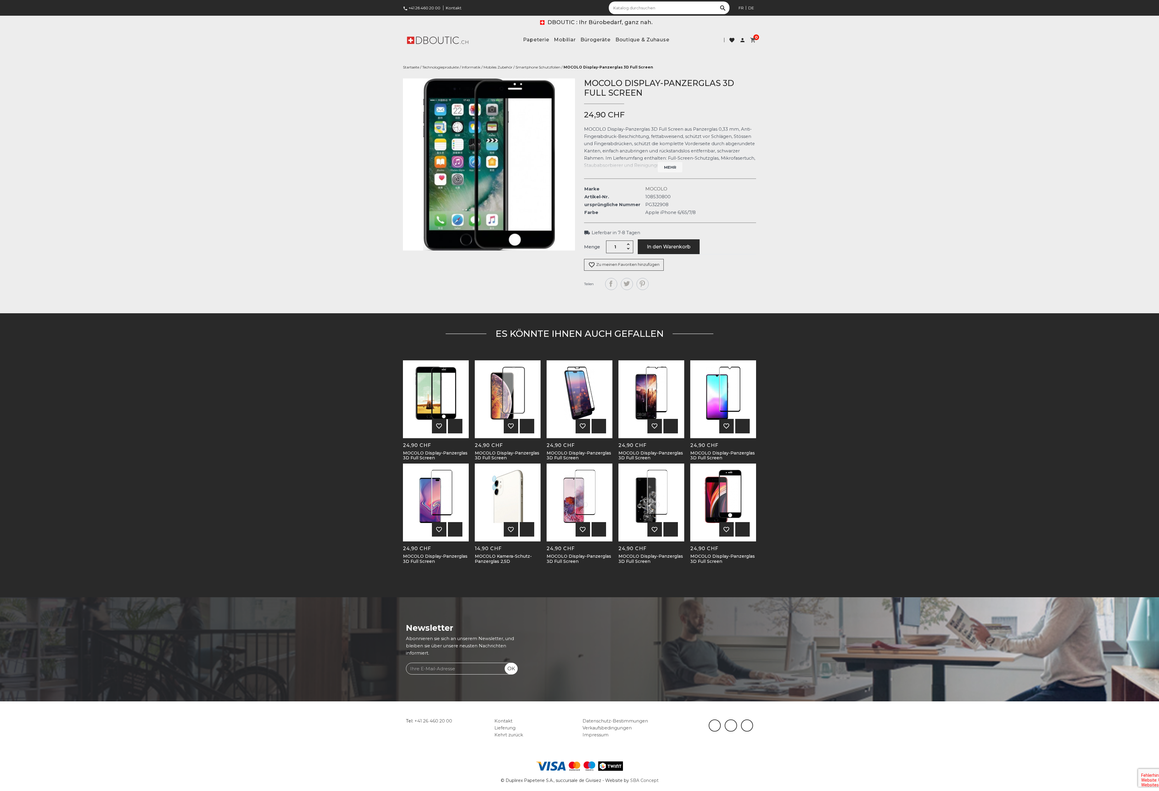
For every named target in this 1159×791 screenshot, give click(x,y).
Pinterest (642, 284)
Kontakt (453, 7)
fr (741, 7)
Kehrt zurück (508, 735)
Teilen (611, 284)
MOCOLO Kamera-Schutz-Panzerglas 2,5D (503, 559)
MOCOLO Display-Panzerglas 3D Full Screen (435, 456)
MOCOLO (656, 189)
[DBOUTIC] (437, 40)
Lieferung (505, 728)
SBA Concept (644, 780)
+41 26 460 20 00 (421, 7)
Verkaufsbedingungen (607, 728)
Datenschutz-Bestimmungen (615, 721)
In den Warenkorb (669, 247)
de (751, 7)
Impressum (595, 735)
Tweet (627, 284)
